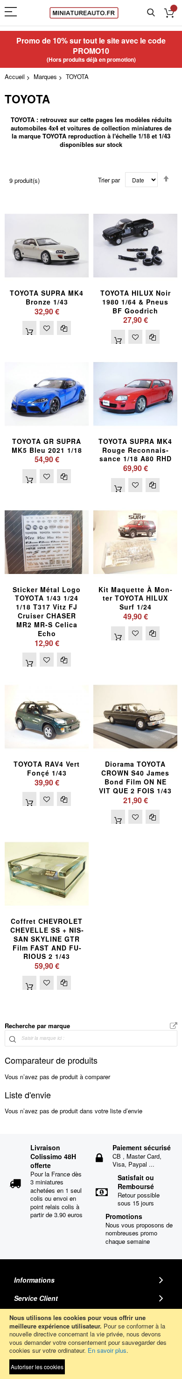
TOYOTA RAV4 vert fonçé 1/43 (47, 768)
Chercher (151, 13)
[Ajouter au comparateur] (64, 328)
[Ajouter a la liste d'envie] (47, 328)
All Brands (173, 1026)
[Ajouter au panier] (29, 328)
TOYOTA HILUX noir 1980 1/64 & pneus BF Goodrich (135, 301)
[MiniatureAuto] (84, 12)
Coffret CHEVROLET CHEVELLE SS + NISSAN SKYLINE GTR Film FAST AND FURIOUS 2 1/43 (47, 938)
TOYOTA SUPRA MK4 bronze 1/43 (47, 297)
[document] (91, 1344)
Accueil (15, 76)
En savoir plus (107, 1350)
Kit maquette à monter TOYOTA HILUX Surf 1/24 (135, 598)
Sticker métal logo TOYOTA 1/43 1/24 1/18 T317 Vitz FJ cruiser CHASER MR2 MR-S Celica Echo (47, 611)
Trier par (109, 179)
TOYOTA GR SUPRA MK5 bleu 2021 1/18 (47, 445)
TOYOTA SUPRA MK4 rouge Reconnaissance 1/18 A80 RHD (135, 450)
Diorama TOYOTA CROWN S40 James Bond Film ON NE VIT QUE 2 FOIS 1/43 (135, 777)
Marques (45, 76)
